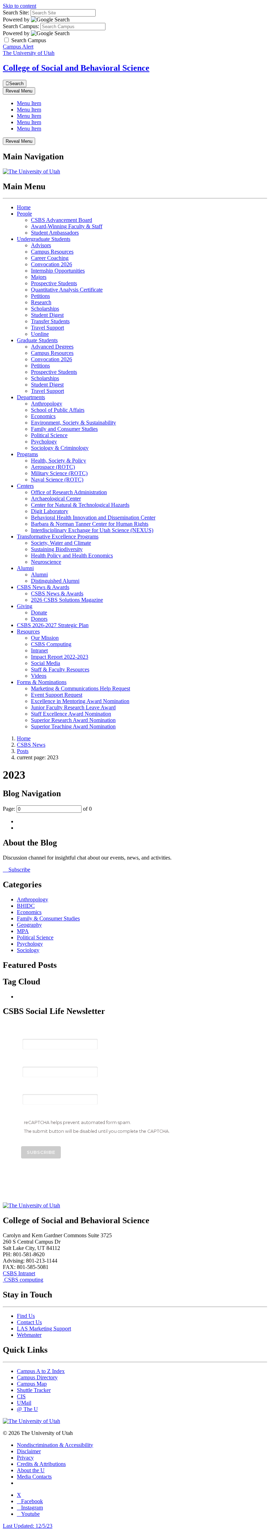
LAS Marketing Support (44, 1329)
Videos (38, 676)
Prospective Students (54, 283)
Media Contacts (34, 1477)
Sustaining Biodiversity (57, 549)
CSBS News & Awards (43, 587)
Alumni (25, 568)
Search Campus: (21, 26)
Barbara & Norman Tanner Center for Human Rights (89, 524)
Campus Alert (18, 47)
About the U (31, 1470)
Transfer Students (50, 321)
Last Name (36, 1089)
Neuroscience (46, 562)
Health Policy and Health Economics (72, 555)
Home (24, 207)
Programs (27, 454)
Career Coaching (50, 258)
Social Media (45, 663)
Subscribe (18, 870)
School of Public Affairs (57, 410)
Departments (31, 397)
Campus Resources (52, 252)
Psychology (44, 442)
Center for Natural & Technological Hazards (80, 505)
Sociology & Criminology (60, 448)
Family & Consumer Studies (48, 918)
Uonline (40, 334)
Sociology (28, 950)
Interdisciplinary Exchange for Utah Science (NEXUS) (92, 530)
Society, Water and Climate (61, 543)
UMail (24, 1403)
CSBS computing (23, 1280)
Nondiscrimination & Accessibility (55, 1445)
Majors (38, 277)
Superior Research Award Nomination (73, 720)
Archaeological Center (56, 499)
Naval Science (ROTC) (57, 480)
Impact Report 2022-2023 (59, 657)
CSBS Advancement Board (61, 220)
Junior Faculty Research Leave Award (73, 707)
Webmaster (29, 1335)
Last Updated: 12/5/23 (27, 1526)
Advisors (41, 245)
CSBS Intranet (19, 1273)
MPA (23, 931)
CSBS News (31, 745)
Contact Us (29, 1322)
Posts (22, 751)
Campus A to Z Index (41, 1371)
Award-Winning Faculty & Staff (66, 226)
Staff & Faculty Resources (60, 669)
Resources (28, 631)
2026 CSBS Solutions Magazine (67, 600)
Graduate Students (37, 340)
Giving (24, 606)
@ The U (27, 1409)
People (24, 214)
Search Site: (16, 12)
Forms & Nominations (41, 682)
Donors (39, 619)
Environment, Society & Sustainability (73, 423)
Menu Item (29, 103)
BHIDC (26, 906)
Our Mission (45, 638)
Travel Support (47, 328)
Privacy (25, 1458)
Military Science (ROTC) (59, 473)
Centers (25, 486)
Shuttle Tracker (34, 1390)
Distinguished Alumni (55, 581)
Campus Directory (37, 1377)
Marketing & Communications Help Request (80, 688)
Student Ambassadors (55, 233)
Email (29, 1033)
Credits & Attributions (41, 1464)
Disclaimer (29, 1451)
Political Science (49, 435)
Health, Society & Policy (58, 461)
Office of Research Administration (69, 492)
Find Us (26, 1316)
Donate (39, 612)
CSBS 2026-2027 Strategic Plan (53, 625)
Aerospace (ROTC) (53, 467)
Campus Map (32, 1384)
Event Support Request (56, 695)
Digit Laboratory (49, 511)
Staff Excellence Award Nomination (71, 714)
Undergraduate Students (43, 239)
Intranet (39, 650)
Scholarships (45, 309)
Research (41, 302)
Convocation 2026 (51, 264)
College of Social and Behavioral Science (76, 67)
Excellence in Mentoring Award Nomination (80, 701)
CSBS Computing (51, 644)
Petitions (40, 296)
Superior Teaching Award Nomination (73, 726)
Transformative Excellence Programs (57, 537)
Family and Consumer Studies (64, 429)
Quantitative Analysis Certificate (67, 290)
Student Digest (47, 315)
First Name (36, 1061)
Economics (43, 416)
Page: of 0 (47, 809)
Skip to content (19, 6)
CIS (21, 1396)
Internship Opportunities (58, 271)
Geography (29, 925)
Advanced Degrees (52, 347)
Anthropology (46, 404)
